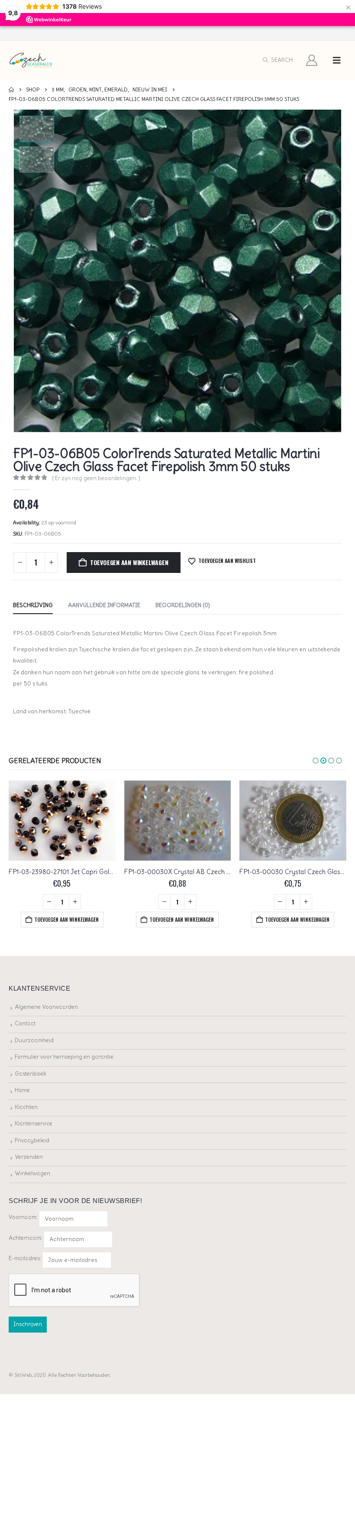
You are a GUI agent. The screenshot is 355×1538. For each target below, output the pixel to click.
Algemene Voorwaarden (46, 1007)
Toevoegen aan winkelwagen (129, 562)
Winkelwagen (32, 1173)
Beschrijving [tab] (33, 605)
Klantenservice (33, 1123)
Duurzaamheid (34, 1040)
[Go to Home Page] (11, 89)
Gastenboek (30, 1073)
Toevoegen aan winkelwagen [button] (66, 919)
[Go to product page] (62, 820)
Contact (25, 1023)
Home (22, 1090)
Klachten (26, 1107)
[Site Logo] (31, 60)
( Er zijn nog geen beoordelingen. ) (96, 478)
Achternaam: (25, 1238)
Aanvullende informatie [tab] (104, 605)
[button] (277, 60)
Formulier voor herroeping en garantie (64, 1056)
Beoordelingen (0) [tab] (182, 605)
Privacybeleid (32, 1140)
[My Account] (312, 60)
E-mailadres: (25, 1258)
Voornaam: (23, 1217)
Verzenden (29, 1157)
